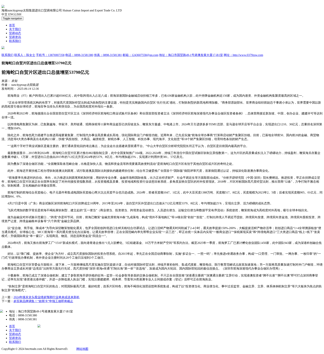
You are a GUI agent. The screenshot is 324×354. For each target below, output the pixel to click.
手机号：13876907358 (50, 55)
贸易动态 (15, 33)
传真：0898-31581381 (108, 55)
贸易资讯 (15, 37)
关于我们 (15, 29)
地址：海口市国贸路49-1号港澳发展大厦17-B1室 (191, 55)
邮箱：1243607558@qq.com (140, 55)
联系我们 (15, 41)
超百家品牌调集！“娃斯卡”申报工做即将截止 (43, 301)
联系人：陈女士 (24, 55)
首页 (12, 25)
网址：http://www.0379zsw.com (243, 55)
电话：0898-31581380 (79, 55)
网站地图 (82, 348)
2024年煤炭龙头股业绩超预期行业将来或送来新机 (47, 297)
